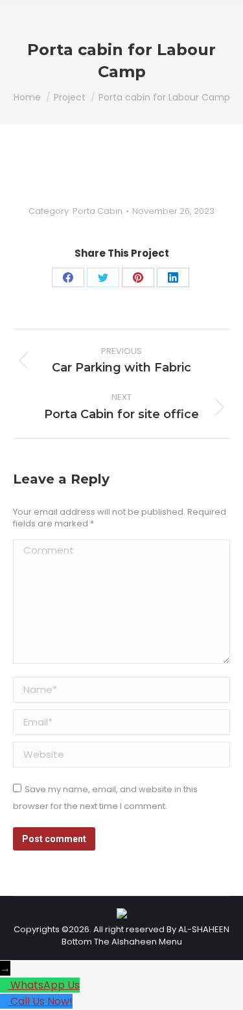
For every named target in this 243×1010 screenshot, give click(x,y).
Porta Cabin (97, 211)
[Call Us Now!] (5, 1001)
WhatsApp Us (45, 985)
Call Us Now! (41, 1001)
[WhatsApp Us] (5, 985)
